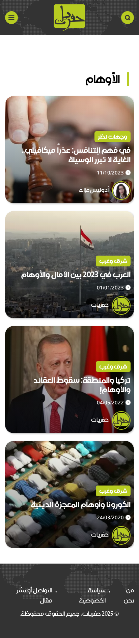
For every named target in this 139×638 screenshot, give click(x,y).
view (127, 101)
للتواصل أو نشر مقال (34, 595)
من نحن (129, 595)
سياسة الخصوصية (92, 595)
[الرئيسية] (69, 17)
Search (127, 17)
